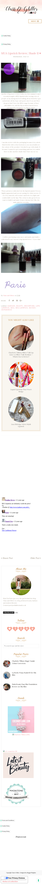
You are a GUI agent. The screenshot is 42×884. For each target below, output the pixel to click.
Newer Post (8, 558)
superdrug (6, 310)
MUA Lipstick (21, 308)
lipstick (5, 308)
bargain (11, 306)
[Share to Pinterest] (17, 300)
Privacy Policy (7, 44)
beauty (19, 306)
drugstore (29, 306)
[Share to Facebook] (9, 300)
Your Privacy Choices (16, 878)
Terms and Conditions (8, 820)
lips (38, 306)
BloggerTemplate (31, 872)
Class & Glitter (15, 872)
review (32, 308)
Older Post (34, 558)
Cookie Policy (6, 35)
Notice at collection (10, 881)
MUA (12, 308)
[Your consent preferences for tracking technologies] (38, 880)
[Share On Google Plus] (20, 300)
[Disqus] (21, 466)
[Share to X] (13, 300)
